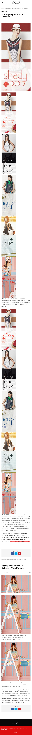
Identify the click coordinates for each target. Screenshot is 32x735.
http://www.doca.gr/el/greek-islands (20, 541)
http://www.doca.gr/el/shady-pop (17, 539)
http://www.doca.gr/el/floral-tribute (19, 537)
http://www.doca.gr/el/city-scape (16, 535)
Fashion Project (4, 11)
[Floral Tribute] (16, 661)
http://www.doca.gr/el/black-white (19, 533)
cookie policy (4, 729)
